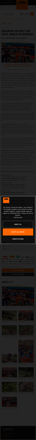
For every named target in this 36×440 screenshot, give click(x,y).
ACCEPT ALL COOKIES (18, 232)
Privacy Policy (16, 217)
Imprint (20, 217)
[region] (18, 220)
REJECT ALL (18, 224)
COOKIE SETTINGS (18, 239)
